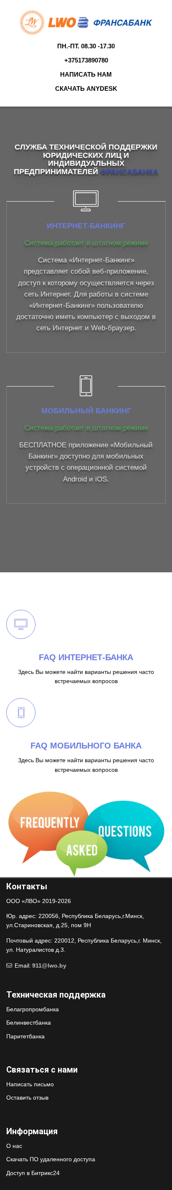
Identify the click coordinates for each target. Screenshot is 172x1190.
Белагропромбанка (32, 1009)
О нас (14, 1146)
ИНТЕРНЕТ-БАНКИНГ (86, 226)
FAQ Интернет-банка (86, 657)
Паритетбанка (25, 1036)
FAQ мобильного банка (86, 745)
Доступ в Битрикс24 (33, 1173)
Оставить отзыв (27, 1097)
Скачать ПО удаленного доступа (50, 1159)
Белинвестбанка (28, 1022)
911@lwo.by (49, 965)
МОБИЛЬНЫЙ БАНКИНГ (86, 411)
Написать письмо (30, 1084)
